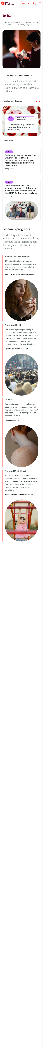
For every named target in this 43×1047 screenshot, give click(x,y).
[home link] (7, 3)
